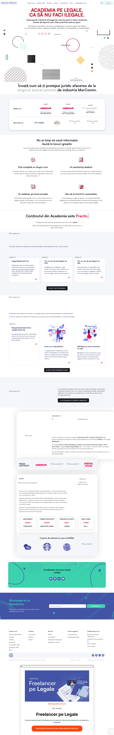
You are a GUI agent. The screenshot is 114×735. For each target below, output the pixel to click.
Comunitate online (14, 645)
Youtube (11, 639)
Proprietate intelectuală (55, 639)
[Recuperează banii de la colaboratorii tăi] (24, 324)
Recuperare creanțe (54, 642)
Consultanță (64, 3)
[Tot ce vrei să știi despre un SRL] (90, 257)
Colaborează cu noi (81, 3)
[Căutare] (101, 3)
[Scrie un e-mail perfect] (57, 333)
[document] (57, 700)
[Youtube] (63, 578)
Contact (108, 3)
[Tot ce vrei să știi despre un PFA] (57, 257)
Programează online (73, 637)
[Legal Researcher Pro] (24, 257)
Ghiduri (31, 639)
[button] (57, 666)
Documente (32, 634)
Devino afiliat (91, 646)
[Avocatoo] (9, 3)
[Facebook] (50, 578)
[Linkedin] (55, 578)
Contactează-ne (72, 634)
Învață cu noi (31, 3)
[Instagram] (59, 578)
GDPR (50, 634)
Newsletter (12, 642)
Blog (71, 3)
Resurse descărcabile (15, 634)
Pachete (31, 637)
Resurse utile (41, 3)
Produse (49, 3)
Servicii (56, 3)
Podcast (11, 637)
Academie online (14, 647)
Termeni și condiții (75, 660)
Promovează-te (91, 644)
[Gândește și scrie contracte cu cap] (90, 333)
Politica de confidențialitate (96, 660)
